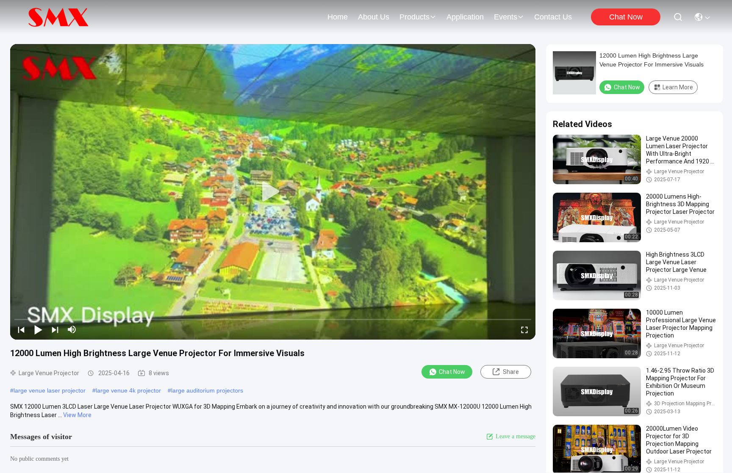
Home (337, 17)
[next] (55, 329)
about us (373, 17)
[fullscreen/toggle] (524, 329)
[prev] (21, 329)
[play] (272, 191)
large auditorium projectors (207, 390)
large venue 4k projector (128, 390)
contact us (553, 17)
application (465, 17)
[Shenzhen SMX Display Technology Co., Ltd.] (60, 17)
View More (77, 415)
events (505, 17)
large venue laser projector (50, 390)
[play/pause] (38, 329)
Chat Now (626, 17)
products (414, 17)
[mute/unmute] (72, 329)
